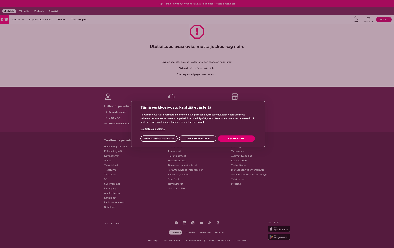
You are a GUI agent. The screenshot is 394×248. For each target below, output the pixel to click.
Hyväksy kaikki (236, 138)
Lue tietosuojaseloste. (152, 128)
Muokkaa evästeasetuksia (159, 138)
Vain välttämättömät (198, 138)
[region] (198, 124)
